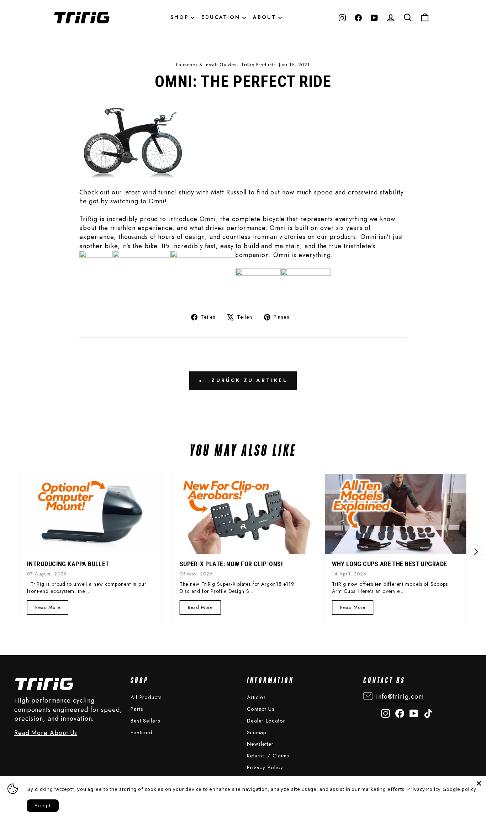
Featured (142, 732)
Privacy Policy (265, 767)
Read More (48, 609)
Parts (137, 709)
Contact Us (261, 709)
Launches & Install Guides (206, 64)
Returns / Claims (268, 756)
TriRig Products (258, 64)
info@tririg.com (400, 696)
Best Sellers (145, 721)
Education (221, 17)
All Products (146, 697)
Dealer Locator (266, 721)
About (265, 17)
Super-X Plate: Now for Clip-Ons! (231, 564)
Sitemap (257, 732)
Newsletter (260, 744)
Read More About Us (45, 733)
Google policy (459, 789)
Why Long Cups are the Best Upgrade (389, 564)
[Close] (478, 783)
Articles (256, 697)
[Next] (475, 551)
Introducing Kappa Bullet (68, 564)
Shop (180, 17)
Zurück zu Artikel (247, 380)
